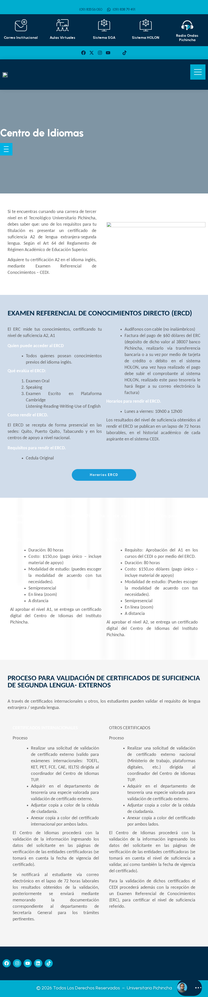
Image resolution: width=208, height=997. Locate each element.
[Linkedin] (38, 963)
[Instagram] (100, 53)
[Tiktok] (124, 53)
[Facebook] (83, 53)
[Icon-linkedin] (116, 53)
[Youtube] (108, 53)
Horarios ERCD (104, 475)
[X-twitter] (92, 53)
